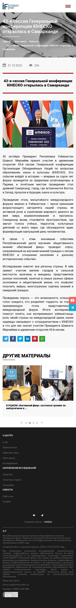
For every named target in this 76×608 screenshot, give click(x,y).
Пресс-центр (20, 41)
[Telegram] (72, 307)
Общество (8, 474)
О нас (5, 442)
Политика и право (12, 480)
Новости (33, 41)
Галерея (7, 501)
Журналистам (10, 447)
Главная (7, 41)
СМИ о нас (8, 496)
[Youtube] (72, 300)
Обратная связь (11, 453)
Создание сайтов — (38, 522)
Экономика (8, 485)
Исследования (10, 463)
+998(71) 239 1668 (21, 589)
